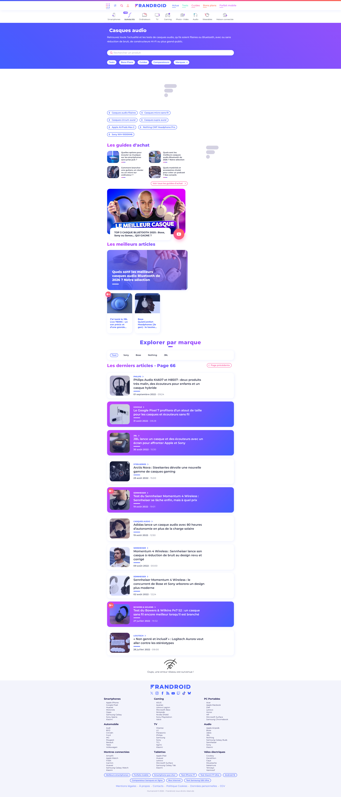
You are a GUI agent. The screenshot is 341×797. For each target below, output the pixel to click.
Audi (108, 728)
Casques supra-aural (155, 120)
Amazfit (109, 756)
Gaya (208, 760)
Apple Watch (112, 758)
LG (157, 730)
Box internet (174, 780)
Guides (195, 5)
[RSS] (168, 693)
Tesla (108, 745)
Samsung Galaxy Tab (166, 765)
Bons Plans (127, 62)
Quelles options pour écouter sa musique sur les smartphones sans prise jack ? (131, 156)
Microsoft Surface (214, 717)
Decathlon (211, 758)
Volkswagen (111, 747)
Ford (108, 735)
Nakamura (211, 765)
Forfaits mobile (141, 775)
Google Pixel (112, 705)
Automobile (111, 724)
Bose (138, 355)
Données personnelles (203, 786)
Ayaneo (159, 705)
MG (107, 737)
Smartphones (112, 698)
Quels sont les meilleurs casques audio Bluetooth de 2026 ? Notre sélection (173, 156)
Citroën (109, 733)
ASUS (158, 702)
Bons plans (209, 5)
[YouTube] (173, 693)
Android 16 (230, 775)
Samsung (160, 737)
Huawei (109, 707)
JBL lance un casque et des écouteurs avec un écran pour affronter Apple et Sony (168, 441)
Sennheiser (211, 742)
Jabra (208, 733)
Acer (208, 702)
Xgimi (159, 745)
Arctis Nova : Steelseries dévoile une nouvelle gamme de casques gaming (167, 469)
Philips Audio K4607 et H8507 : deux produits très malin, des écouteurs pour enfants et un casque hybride (167, 384)
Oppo (108, 712)
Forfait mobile (228, 5)
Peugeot (110, 740)
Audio (207, 724)
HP (207, 714)
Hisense (159, 728)
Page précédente (220, 365)
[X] (152, 693)
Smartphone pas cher (164, 775)
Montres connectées (116, 752)
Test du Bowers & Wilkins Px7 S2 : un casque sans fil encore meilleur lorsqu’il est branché (166, 612)
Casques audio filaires (124, 112)
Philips (159, 735)
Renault (109, 742)
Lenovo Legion (163, 707)
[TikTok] (184, 693)
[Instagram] (157, 693)
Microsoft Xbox (163, 710)
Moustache (211, 763)
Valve (158, 719)
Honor (209, 712)
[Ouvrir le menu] (107, 5)
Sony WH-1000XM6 (122, 134)
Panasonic (161, 733)
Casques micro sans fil (156, 112)
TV (155, 724)
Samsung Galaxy (114, 714)
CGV (222, 786)
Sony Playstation (164, 717)
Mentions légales (126, 786)
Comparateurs (161, 62)
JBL (166, 355)
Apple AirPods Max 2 (123, 127)
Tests (185, 5)
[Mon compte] (128, 5)
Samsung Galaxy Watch (117, 768)
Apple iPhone (112, 702)
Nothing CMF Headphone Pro (159, 127)
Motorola (110, 710)
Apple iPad (161, 756)
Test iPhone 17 (188, 775)
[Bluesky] (189, 693)
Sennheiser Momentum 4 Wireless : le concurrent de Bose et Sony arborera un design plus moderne (168, 584)
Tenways (210, 768)
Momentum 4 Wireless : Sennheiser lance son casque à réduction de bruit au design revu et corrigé (167, 555)
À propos (144, 786)
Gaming (159, 698)
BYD (108, 730)
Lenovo (209, 710)
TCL (158, 742)
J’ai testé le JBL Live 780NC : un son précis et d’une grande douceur (119, 323)
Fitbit (108, 760)
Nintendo (160, 712)
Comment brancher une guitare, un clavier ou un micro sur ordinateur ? (132, 171)
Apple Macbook (213, 705)
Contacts (158, 786)
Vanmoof (210, 770)
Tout (114, 355)
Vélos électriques (214, 752)
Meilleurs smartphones (117, 775)
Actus (175, 5)
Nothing (152, 355)
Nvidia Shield (162, 714)
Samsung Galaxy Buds (216, 740)
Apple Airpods (212, 728)
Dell (208, 707)
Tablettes (160, 752)
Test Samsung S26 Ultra (197, 780)
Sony (126, 355)
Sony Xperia (111, 717)
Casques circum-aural (124, 120)
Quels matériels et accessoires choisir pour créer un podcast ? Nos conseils (174, 171)
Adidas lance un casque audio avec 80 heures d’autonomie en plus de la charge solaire (167, 526)
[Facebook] (162, 693)
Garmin (109, 763)
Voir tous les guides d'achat (168, 183)
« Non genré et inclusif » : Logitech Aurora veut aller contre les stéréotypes (168, 641)
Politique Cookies (176, 786)
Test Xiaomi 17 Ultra (209, 775)
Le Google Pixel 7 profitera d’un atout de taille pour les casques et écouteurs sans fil (167, 412)
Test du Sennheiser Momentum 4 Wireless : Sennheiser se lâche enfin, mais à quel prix (166, 498)
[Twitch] (178, 693)
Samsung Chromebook (217, 719)
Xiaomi (109, 719)
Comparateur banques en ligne (147, 780)
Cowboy (210, 756)
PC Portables (212, 698)
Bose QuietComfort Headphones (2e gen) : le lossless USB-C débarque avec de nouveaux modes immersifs (147, 323)
